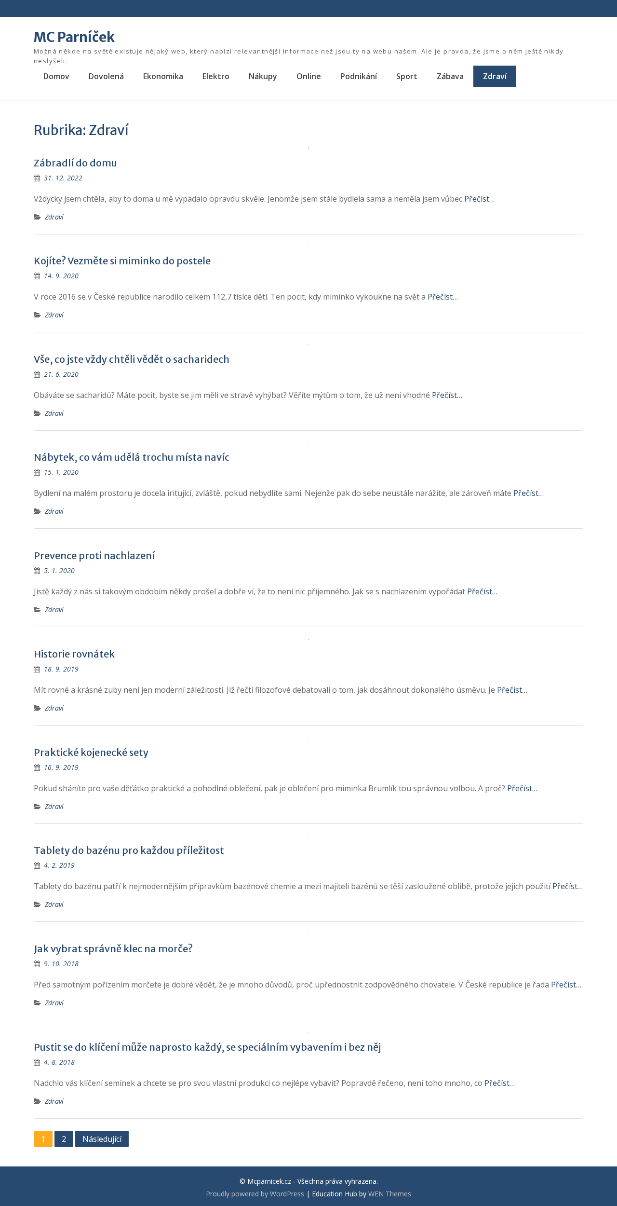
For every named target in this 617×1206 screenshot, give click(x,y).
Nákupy (263, 76)
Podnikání (358, 76)
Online (308, 76)
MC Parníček (74, 37)
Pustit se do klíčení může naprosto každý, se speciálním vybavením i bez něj (207, 1047)
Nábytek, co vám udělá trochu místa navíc (131, 457)
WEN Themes (389, 1193)
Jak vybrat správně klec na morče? (113, 949)
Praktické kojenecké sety (91, 752)
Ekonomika (163, 76)
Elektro (215, 76)
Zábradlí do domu (75, 163)
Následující (101, 1139)
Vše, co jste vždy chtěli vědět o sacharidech (131, 359)
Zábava (450, 76)
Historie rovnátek (74, 654)
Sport (406, 76)
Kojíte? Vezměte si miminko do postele (122, 261)
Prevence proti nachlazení (94, 555)
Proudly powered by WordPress (255, 1193)
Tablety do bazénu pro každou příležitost (129, 850)
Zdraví (495, 76)
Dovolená (106, 76)
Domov (56, 76)
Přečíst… (479, 198)
